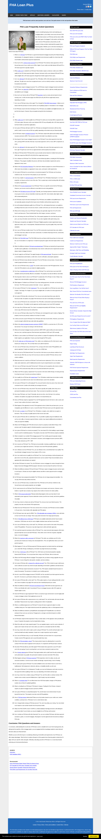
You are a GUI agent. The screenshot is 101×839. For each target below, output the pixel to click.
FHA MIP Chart (73, 128)
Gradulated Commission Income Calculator (80, 195)
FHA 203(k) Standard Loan (76, 67)
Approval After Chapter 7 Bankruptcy (79, 247)
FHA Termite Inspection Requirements (79, 367)
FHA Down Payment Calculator (77, 150)
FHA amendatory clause (26, 641)
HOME (11, 15)
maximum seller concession (27, 538)
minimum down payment (29, 62)
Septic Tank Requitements (76, 356)
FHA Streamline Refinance (26, 166)
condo (31, 265)
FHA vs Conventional (75, 175)
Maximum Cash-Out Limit (76, 81)
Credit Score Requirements (76, 240)
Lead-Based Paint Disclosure (77, 347)
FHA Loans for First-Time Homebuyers (79, 266)
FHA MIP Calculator (75, 125)
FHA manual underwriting (25, 494)
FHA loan (22, 54)
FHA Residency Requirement (77, 285)
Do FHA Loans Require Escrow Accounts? (80, 316)
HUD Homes (73, 112)
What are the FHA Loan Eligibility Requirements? (78, 306)
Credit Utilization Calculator (76, 256)
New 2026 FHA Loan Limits (76, 30)
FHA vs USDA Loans (75, 178)
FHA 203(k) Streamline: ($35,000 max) (79, 70)
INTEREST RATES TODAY (21, 15)
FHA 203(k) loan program (50, 103)
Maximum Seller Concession (77, 163)
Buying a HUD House (75, 384)
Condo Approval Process (76, 115)
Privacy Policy (40, 824)
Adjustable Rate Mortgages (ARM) (78, 102)
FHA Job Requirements (75, 207)
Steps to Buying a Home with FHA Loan (79, 269)
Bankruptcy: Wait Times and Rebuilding (79, 250)
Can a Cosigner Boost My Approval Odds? (80, 322)
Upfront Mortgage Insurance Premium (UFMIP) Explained (79, 135)
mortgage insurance (30, 133)
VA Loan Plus (73, 391)
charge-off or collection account (36, 563)
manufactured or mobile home (27, 271)
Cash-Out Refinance (75, 78)
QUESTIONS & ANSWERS (43, 15)
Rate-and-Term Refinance (76, 95)
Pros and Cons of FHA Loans (77, 302)
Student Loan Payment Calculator (78, 221)
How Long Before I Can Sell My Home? (79, 288)
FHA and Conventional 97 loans (37, 585)
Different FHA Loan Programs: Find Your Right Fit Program (81, 50)
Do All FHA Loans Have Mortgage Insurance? (81, 142)
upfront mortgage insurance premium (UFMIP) (31, 324)
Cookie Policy (60, 824)
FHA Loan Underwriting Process (77, 381)
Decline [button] (85, 836)
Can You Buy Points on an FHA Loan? (79, 325)
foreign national (21, 652)
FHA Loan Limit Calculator (76, 33)
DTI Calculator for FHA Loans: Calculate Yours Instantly (23, 765)
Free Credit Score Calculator (77, 237)
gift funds (22, 79)
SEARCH (64, 15)
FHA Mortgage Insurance (76, 131)
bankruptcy (34, 288)
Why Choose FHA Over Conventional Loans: (81, 291)
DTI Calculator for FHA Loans (77, 227)
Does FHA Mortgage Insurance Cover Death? (81, 139)
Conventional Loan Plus (75, 397)
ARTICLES (32, 15)
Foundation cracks (74, 373)
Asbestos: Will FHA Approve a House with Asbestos (80, 363)
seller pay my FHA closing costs (26, 341)
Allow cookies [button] (93, 836)
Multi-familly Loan (74, 105)
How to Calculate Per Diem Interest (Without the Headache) (80, 167)
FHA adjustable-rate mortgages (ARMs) (46, 513)
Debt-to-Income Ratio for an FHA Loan (79, 224)
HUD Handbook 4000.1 (15, 754)
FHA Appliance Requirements (77, 319)
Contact (35, 824)
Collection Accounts (74, 230)
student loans (34, 377)
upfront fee (25, 89)
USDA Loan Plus (74, 394)
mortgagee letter (23, 680)
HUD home (23, 552)
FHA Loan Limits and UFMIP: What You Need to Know (81, 37)
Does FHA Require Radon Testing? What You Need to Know (24, 763)
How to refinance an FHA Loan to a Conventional (78, 91)
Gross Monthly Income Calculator (78, 192)
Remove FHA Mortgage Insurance (78, 282)
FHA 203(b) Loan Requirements (77, 57)
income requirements (26, 185)
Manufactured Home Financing (77, 108)
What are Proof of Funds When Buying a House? (79, 298)
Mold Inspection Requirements (77, 359)
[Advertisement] (50, 795)
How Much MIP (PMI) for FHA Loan (78, 122)
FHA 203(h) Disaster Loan (76, 60)
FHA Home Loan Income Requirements (79, 204)
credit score (20, 70)
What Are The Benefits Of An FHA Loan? (79, 294)
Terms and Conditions (50, 824)
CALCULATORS (55, 15)
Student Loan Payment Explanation (78, 218)
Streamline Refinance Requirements (78, 87)
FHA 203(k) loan (24, 238)
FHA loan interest (22, 697)
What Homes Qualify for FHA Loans (78, 328)
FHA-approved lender (46, 254)
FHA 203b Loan (73, 54)
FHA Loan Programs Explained (77, 46)
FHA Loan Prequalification (76, 263)
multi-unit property (29, 177)
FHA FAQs (12, 752)
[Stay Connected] (86, 7)
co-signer (22, 411)
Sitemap (66, 824)
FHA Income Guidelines (75, 201)
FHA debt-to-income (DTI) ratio (27, 191)
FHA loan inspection (31, 658)
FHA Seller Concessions (76, 157)
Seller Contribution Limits (76, 160)
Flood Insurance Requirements (77, 370)
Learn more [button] (40, 836)
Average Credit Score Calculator (78, 253)
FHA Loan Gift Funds (75, 211)
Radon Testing (73, 343)
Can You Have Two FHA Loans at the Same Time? (80, 332)
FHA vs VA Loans (74, 182)
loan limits (40, 95)
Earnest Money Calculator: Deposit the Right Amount (80, 311)
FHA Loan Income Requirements (78, 198)
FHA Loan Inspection (75, 340)
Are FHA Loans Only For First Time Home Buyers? (80, 278)
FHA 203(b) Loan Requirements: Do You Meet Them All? (23, 769)
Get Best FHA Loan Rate (76, 185)
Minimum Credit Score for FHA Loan (78, 244)
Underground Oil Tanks (75, 350)
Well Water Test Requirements (77, 353)
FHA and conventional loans (36, 246)
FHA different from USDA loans (25, 519)
